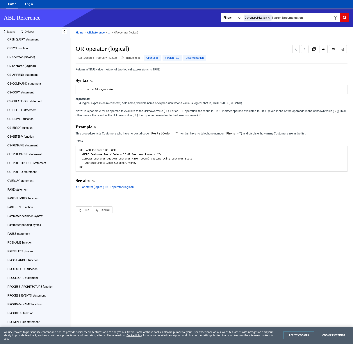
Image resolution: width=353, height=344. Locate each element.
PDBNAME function (19, 242)
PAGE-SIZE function (20, 207)
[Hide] (64, 31)
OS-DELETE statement (21, 110)
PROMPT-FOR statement (23, 322)
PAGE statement (17, 189)
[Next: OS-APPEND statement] (305, 49)
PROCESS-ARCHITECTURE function (30, 286)
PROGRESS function (20, 313)
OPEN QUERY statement (23, 39)
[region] (176, 335)
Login (29, 4)
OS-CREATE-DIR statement (24, 101)
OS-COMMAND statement (24, 83)
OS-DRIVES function (20, 119)
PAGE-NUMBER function (22, 198)
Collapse (30, 31)
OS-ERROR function (20, 128)
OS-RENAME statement (22, 145)
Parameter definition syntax (25, 216)
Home (12, 4)
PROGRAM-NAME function (24, 304)
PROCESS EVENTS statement (26, 295)
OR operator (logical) (21, 66)
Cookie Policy (134, 335)
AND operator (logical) (90, 187)
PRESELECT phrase (20, 251)
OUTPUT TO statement (22, 172)
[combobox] (287, 17)
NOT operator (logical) (119, 187)
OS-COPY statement (20, 92)
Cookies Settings (333, 335)
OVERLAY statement (20, 180)
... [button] (109, 32)
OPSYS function (17, 48)
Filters (227, 17)
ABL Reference (96, 32)
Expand (11, 31)
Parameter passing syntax (24, 225)
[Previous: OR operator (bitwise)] (296, 49)
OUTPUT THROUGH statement (26, 163)
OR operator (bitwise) (21, 57)
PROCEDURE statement (22, 278)
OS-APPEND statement (22, 75)
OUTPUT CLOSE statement (24, 154)
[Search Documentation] (344, 17)
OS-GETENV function (20, 136)
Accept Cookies (299, 335)
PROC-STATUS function (22, 269)
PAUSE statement (18, 233)
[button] (269, 17)
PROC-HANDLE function (22, 260)
